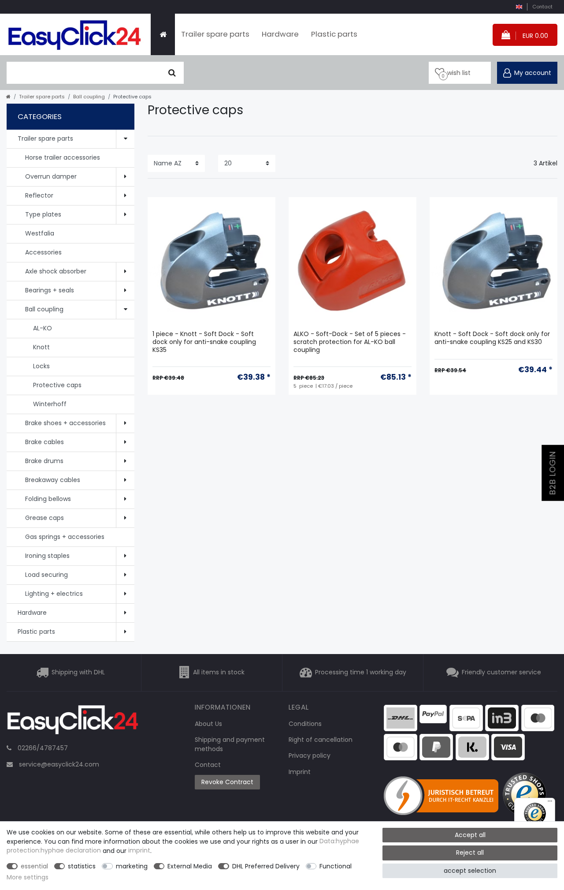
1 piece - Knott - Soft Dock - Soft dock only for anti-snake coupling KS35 (204, 342)
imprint (139, 850)
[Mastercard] (400, 746)
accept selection (470, 870)
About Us (208, 723)
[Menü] (550, 803)
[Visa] (508, 746)
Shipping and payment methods (230, 744)
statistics (82, 866)
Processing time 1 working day (360, 672)
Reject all (470, 852)
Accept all (470, 834)
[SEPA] (466, 717)
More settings (27, 877)
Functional (335, 866)
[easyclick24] (73, 722)
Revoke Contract (227, 782)
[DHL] (400, 717)
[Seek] (172, 73)
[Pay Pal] (436, 746)
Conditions (305, 723)
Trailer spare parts (215, 34)
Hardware (280, 34)
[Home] (163, 34)
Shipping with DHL (78, 672)
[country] (519, 7)
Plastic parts (334, 34)
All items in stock (219, 672)
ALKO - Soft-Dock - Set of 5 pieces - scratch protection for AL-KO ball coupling (349, 342)
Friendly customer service (501, 672)
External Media (189, 866)
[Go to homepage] (8, 96)
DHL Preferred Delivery (266, 866)
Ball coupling (89, 96)
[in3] (502, 717)
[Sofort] (472, 746)
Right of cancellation (320, 739)
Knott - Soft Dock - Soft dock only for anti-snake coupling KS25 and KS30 (492, 338)
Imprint (300, 771)
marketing (132, 866)
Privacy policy (309, 755)
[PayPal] (433, 713)
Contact (542, 6)
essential (34, 866)
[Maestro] (538, 717)
